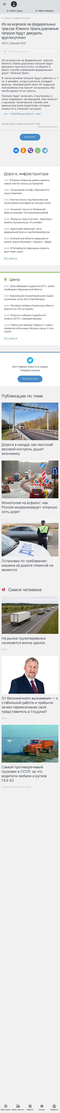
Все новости (10, 258)
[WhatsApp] (37, 150)
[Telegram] (45, 150)
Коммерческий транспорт (16, 786)
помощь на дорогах (25, 123)
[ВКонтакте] (16, 150)
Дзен (4, 649)
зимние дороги (9, 123)
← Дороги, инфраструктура (16, 18)
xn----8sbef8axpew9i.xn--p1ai (22, 113)
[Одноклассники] (23, 150)
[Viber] (30, 150)
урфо (37, 123)
